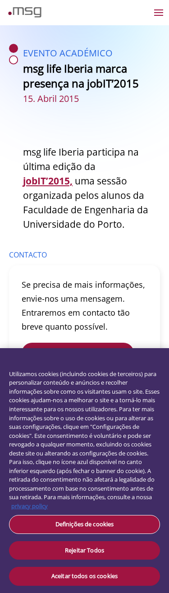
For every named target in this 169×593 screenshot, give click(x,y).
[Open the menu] (159, 12)
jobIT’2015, (48, 181)
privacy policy (29, 506)
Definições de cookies (84, 524)
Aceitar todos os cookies (84, 576)
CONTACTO (28, 255)
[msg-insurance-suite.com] (24, 15)
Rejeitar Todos (84, 550)
